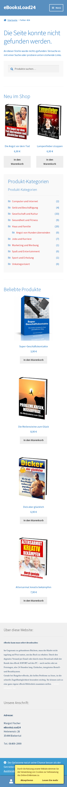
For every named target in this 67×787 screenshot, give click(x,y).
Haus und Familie (21, 226)
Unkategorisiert (21, 264)
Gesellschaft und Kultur (25, 213)
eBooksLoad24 (19, 7)
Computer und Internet (25, 201)
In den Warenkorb (17, 161)
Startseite (12, 20)
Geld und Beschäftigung (25, 207)
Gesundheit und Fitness (25, 220)
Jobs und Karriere (22, 238)
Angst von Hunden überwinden (33, 232)
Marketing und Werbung (25, 245)
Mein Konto (11, 781)
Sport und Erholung (23, 257)
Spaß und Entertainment (26, 251)
